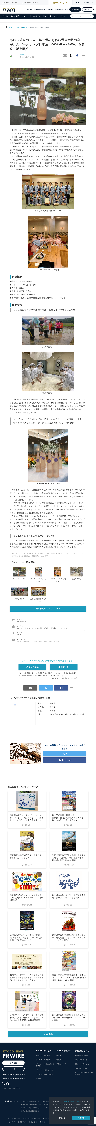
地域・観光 (15, 16)
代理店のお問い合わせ (81, 1060)
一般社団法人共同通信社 (29, 1101)
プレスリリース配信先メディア (44, 1070)
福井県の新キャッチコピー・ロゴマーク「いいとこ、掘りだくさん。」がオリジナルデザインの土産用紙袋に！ (26, 817)
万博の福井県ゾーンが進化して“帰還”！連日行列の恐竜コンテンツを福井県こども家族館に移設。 (26, 937)
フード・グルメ (59, 16)
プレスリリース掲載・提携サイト (45, 1074)
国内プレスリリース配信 (43, 1055)
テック (24, 16)
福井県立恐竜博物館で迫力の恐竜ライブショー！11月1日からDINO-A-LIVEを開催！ (69, 1017)
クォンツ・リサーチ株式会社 (30, 1108)
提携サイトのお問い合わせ (82, 1064)
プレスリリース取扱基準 (16, 1122)
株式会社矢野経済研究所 (29, 1111)
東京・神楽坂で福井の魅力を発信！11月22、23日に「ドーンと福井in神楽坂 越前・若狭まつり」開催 (70, 977)
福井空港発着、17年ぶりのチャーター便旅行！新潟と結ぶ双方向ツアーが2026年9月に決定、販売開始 (69, 817)
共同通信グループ (61, 1064)
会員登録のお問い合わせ (81, 1055)
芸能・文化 (47, 16)
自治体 (17, 27)
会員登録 (75, 9)
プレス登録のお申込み (81, 1068)
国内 (60, 3)
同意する (81, 1118)
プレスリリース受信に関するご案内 (65, 678)
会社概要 (58, 1060)
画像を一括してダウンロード (48, 609)
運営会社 (32, 1122)
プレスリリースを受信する (57, 9)
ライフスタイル (35, 16)
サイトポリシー (13, 1119)
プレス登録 (33, 667)
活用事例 (38, 1078)
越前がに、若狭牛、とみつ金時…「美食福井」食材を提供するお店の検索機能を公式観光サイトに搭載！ (26, 977)
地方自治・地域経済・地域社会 (47, 628)
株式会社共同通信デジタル (30, 1104)
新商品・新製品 (21, 621)
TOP (11, 27)
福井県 (24, 27)
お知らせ (58, 1055)
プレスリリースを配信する (36, 9)
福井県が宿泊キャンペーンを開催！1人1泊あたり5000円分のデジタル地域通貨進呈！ (26, 897)
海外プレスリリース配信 (43, 1060)
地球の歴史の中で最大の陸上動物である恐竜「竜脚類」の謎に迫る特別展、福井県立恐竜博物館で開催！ (69, 857)
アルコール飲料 (63, 628)
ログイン (87, 9)
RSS (41, 1122)
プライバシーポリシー (71, 1102)
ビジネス (5, 16)
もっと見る (48, 1034)
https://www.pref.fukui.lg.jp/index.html (67, 714)
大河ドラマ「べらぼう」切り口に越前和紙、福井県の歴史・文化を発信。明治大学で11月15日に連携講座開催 (26, 1017)
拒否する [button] (62, 1118)
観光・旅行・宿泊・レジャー (26, 628)
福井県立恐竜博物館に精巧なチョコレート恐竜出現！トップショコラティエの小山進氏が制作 (69, 937)
